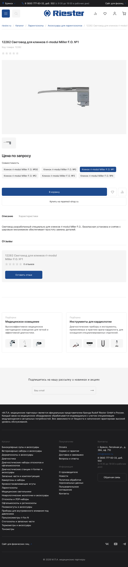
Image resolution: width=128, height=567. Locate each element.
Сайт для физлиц (114, 3)
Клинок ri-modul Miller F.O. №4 (96, 175)
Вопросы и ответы (69, 458)
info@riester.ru (105, 454)
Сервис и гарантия (69, 451)
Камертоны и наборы (13, 480)
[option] (64, 97)
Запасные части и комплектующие (21, 476)
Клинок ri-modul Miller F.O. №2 (20, 175)
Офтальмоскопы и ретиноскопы (19, 503)
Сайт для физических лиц (15, 544)
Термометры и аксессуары (16, 525)
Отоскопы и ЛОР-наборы (15, 499)
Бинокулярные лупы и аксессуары (20, 447)
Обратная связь (112, 477)
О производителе (68, 472)
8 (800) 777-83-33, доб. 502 (57, 3)
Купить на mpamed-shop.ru (64, 201)
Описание (7, 216)
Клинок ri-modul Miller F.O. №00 (21, 169)
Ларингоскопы (36, 25)
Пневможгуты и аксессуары (17, 507)
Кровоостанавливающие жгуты (19, 483)
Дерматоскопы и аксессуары (17, 454)
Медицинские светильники (16, 491)
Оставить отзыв (23, 274)
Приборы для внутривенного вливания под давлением (25, 512)
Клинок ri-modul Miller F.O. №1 (98, 169)
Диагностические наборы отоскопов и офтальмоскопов (23, 464)
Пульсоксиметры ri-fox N (15, 517)
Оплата (63, 447)
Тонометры (8, 529)
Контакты (64, 493)
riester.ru (6, 25)
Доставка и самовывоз (71, 454)
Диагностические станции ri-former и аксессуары (22, 471)
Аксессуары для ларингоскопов (65, 25)
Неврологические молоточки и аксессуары (25, 495)
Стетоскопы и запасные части (18, 521)
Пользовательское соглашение (69, 488)
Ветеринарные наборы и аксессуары (22, 451)
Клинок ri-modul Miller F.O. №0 (60, 169)
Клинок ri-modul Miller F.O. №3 (58, 175)
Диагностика (9, 458)
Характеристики (28, 216)
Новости (63, 476)
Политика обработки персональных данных (71, 481)
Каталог (20, 25)
